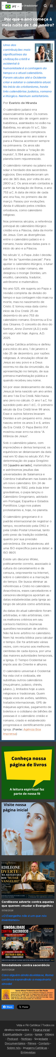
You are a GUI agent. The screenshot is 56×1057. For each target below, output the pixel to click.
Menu (51, 6)
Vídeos (49, 1034)
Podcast (12, 1039)
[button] (45, 6)
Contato (44, 1043)
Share (9, 1007)
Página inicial (41, 1030)
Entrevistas (28, 1052)
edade (43, 1039)
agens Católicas (36, 1048)
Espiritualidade (12, 1034)
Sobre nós (13, 1048)
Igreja (38, 1034)
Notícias (26, 1039)
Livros (28, 1034)
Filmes (32, 1043)
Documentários (15, 1043)
